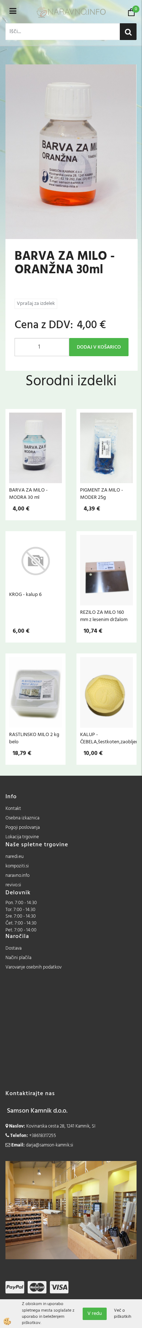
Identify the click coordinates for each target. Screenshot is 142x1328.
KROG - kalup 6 (25, 595)
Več (36, 449)
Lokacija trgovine (22, 837)
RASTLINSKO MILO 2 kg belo (34, 738)
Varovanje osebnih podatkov (33, 967)
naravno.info (17, 875)
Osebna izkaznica (22, 818)
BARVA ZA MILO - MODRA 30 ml (28, 493)
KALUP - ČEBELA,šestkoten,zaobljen (106, 738)
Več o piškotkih (122, 1314)
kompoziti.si (17, 866)
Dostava (13, 948)
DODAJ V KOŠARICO (99, 347)
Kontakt (13, 808)
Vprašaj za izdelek (36, 303)
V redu (94, 1313)
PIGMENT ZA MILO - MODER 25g (101, 493)
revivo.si (13, 885)
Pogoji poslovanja (22, 827)
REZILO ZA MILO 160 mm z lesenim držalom (103, 616)
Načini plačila (18, 958)
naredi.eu (14, 856)
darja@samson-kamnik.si (49, 1145)
